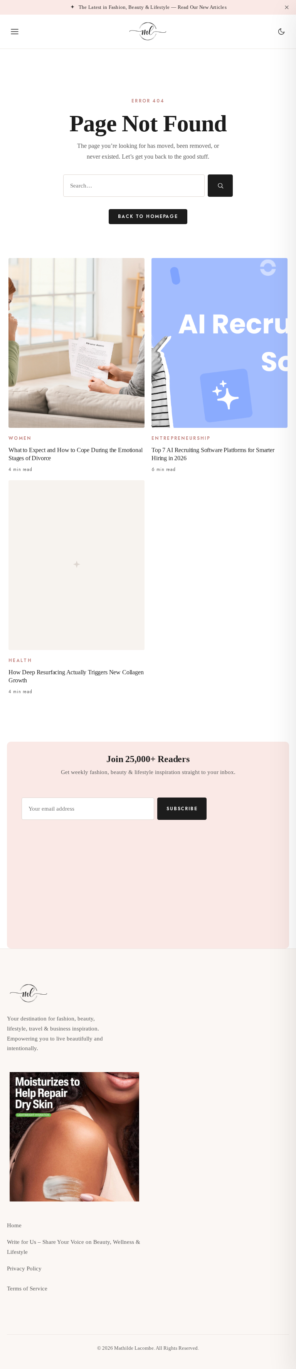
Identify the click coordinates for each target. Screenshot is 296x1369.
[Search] (220, 185)
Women (20, 438)
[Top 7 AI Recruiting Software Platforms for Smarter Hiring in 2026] (219, 343)
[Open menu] (14, 31)
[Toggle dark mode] (281, 31)
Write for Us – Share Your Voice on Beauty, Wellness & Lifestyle (73, 1247)
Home (14, 1225)
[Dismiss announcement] (287, 7)
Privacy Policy (24, 1268)
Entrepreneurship (180, 438)
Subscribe (182, 808)
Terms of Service (27, 1288)
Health (20, 661)
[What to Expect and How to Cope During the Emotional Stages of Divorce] (76, 343)
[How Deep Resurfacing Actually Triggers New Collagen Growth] (76, 565)
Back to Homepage (148, 216)
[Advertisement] (221, 1126)
